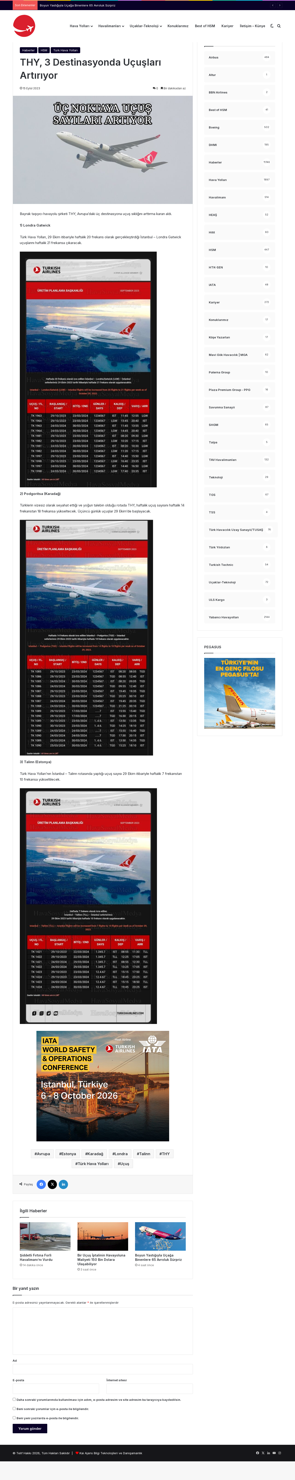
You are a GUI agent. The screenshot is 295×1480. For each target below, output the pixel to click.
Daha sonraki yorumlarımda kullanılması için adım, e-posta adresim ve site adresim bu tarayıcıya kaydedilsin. (99, 1399)
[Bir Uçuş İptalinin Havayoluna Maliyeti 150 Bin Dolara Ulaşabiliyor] (102, 1236)
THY (166, 1153)
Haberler (28, 50)
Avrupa (43, 1153)
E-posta (18, 1380)
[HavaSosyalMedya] (24, 26)
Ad (15, 1360)
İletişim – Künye (252, 26)
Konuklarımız (178, 26)
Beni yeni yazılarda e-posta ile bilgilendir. (48, 1418)
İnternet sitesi (116, 1380)
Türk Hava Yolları (65, 50)
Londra (121, 1153)
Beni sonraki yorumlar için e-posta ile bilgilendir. (53, 1409)
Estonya (69, 1153)
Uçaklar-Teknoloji (144, 26)
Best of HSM (205, 26)
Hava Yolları (79, 26)
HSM (44, 50)
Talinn (144, 1153)
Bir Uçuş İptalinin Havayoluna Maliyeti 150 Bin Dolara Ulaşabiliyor (101, 1259)
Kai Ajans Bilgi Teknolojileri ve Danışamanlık (111, 1453)
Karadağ (95, 1153)
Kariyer (227, 26)
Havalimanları (109, 26)
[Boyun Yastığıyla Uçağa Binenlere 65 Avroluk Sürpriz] (160, 1236)
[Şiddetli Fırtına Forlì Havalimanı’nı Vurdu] (45, 1236)
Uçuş (124, 1163)
